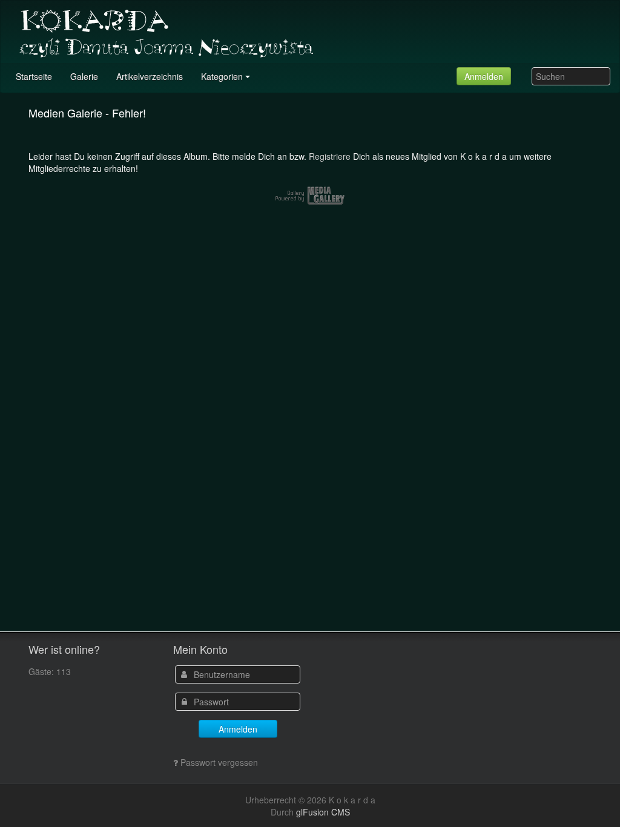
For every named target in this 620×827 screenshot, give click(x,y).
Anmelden (483, 76)
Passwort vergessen (219, 762)
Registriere (330, 156)
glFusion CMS (323, 812)
